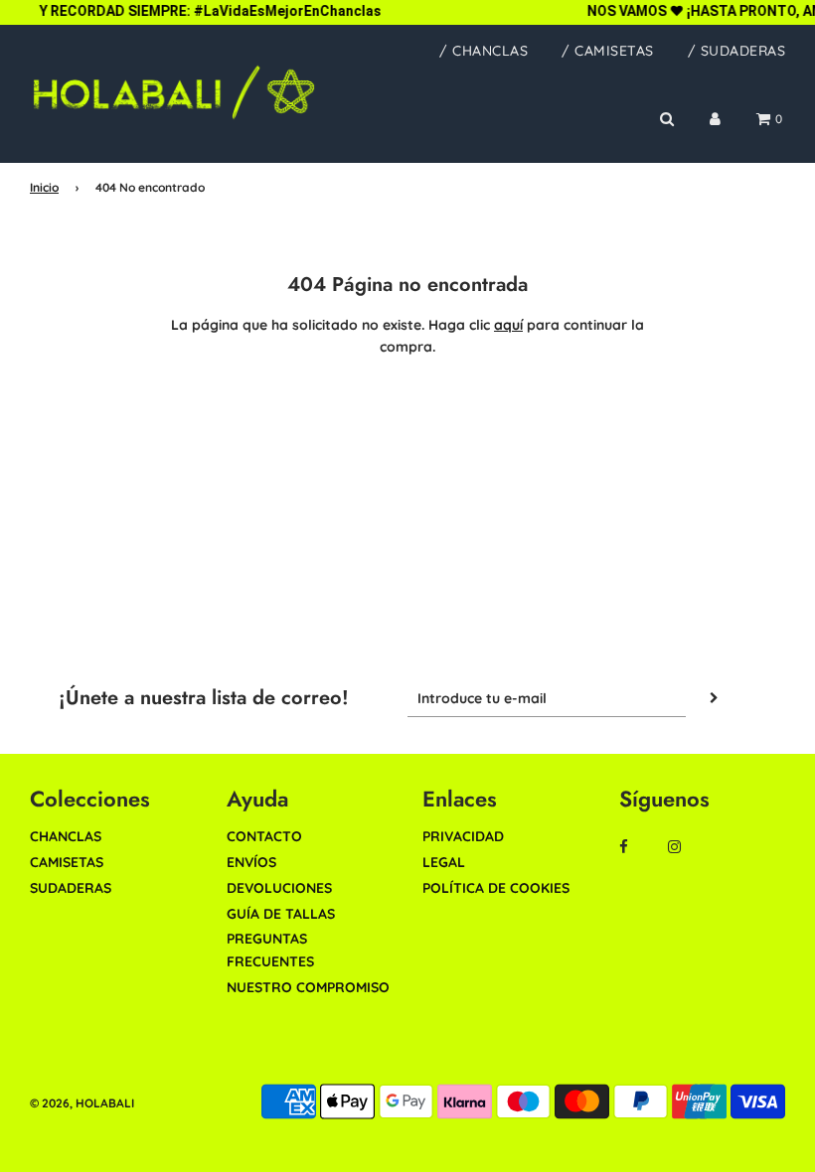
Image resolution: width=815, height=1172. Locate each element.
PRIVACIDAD (463, 836)
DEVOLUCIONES (279, 888)
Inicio (44, 187)
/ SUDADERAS (737, 51)
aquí (508, 325)
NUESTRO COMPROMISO (308, 987)
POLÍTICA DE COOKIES (496, 888)
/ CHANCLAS (483, 51)
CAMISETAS (66, 862)
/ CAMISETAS (608, 51)
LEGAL (443, 862)
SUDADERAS (70, 888)
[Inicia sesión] (715, 118)
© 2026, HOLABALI (82, 1103)
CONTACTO (264, 836)
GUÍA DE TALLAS (281, 914)
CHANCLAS (65, 836)
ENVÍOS (251, 862)
